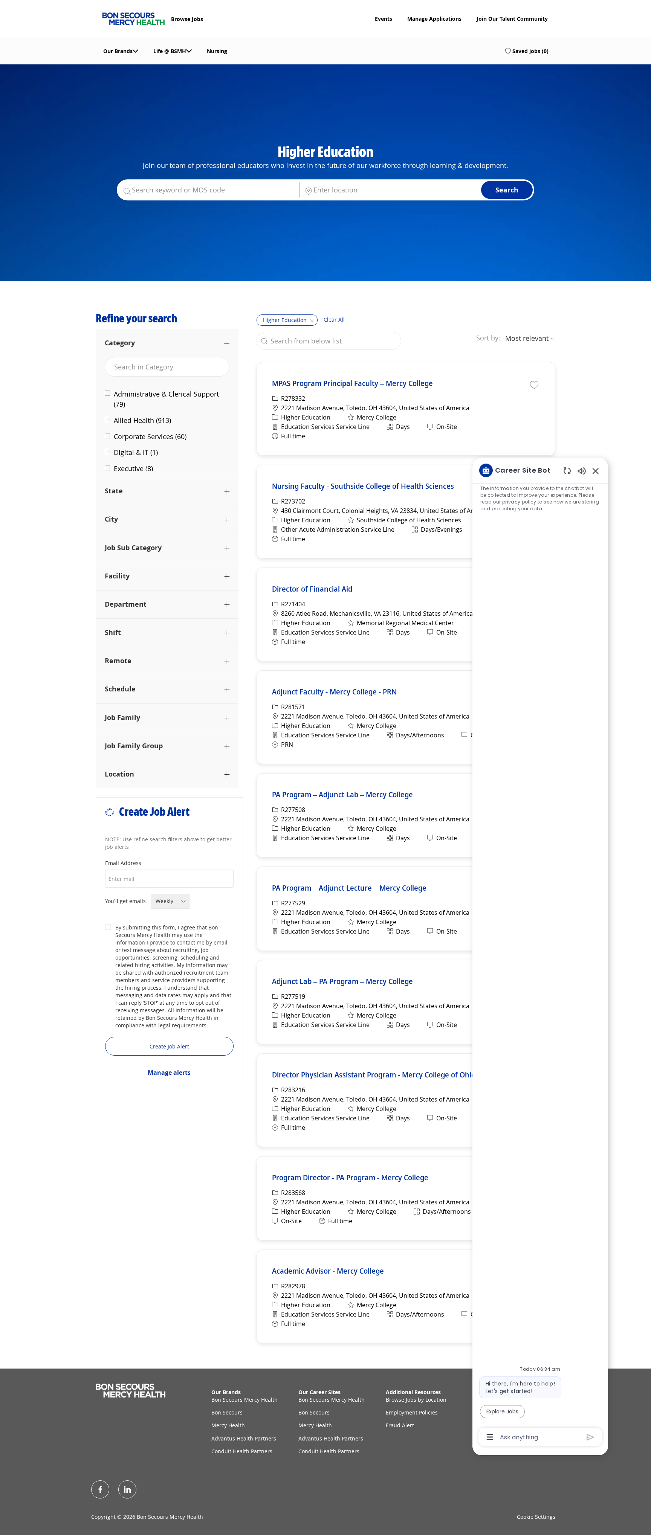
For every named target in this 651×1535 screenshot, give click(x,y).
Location (119, 773)
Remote (118, 660)
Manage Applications (434, 18)
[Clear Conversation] (567, 470)
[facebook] (100, 1489)
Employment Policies (412, 1412)
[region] (540, 953)
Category (120, 342)
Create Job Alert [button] (169, 1046)
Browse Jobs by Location (416, 1399)
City (111, 518)
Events (383, 18)
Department (126, 604)
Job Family (122, 717)
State (114, 490)
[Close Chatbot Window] (596, 470)
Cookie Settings (536, 1516)
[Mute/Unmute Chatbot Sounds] (581, 470)
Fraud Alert (400, 1425)
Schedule (120, 688)
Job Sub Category (133, 547)
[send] (590, 1437)
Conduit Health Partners (241, 1451)
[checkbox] (534, 384)
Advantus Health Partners (243, 1438)
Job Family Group (134, 745)
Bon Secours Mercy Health (244, 1399)
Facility (117, 575)
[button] (507, 190)
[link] (169, 1072)
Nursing (217, 51)
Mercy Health (228, 1425)
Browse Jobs (187, 19)
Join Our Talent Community (512, 18)
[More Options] (490, 1437)
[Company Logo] (133, 18)
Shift (113, 632)
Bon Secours (227, 1412)
